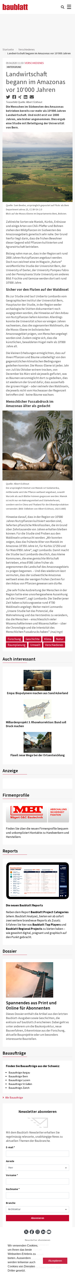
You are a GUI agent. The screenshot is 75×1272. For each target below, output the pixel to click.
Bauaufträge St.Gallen (20, 1084)
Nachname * (13, 1189)
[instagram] (37, 1232)
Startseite (8, 49)
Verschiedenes (26, 49)
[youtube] (49, 1232)
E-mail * (10, 1147)
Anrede (10, 1161)
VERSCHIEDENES (34, 63)
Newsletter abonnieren (37, 1240)
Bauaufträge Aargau (19, 1072)
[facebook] (32, 1232)
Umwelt (35, 645)
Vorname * (12, 1175)
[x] (26, 1232)
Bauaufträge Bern (18, 1076)
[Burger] (69, 7)
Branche (10, 1203)
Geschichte (33, 639)
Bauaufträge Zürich (19, 1087)
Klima (47, 639)
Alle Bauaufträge (14, 1097)
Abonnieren (37, 1218)
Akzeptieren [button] (55, 1260)
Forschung (14, 639)
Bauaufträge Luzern (19, 1080)
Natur (59, 639)
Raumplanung (16, 645)
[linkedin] (43, 1232)
